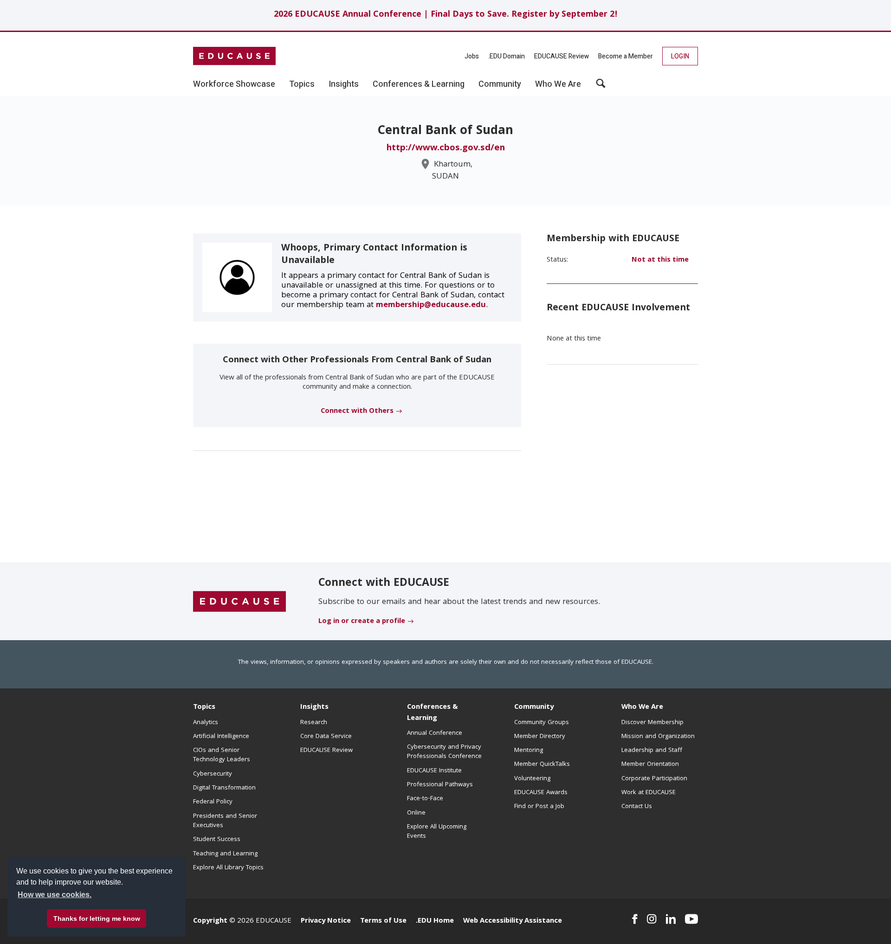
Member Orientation (650, 764)
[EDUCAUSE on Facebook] (634, 918)
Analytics (205, 723)
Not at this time (660, 260)
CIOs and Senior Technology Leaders (221, 755)
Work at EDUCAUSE (648, 793)
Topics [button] (302, 84)
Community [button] (499, 84)
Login (680, 56)
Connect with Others (357, 411)
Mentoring (528, 750)
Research (313, 723)
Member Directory (539, 737)
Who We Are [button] (558, 84)
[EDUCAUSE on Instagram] (652, 918)
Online (416, 813)
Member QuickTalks (542, 764)
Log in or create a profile (361, 622)
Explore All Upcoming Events (436, 831)
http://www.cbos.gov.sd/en (446, 148)
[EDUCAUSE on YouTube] (691, 918)
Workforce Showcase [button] (234, 84)
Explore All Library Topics (228, 868)
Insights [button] (344, 84)
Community (534, 707)
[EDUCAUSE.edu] (234, 56)
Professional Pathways (440, 785)
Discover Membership (652, 723)
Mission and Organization (658, 737)
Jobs (472, 56)
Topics (204, 707)
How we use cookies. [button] (54, 895)
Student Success (216, 840)
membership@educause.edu (431, 305)
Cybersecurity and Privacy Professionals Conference (444, 752)
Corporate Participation (654, 779)
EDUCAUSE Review (561, 56)
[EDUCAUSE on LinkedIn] (671, 918)
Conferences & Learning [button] (419, 84)
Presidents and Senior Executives (225, 821)
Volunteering (532, 779)
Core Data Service (326, 737)
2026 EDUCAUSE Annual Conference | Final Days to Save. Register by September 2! (446, 15)
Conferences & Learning (432, 712)
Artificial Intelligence (221, 737)
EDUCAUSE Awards (541, 793)
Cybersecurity (212, 774)
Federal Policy (212, 802)
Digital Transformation (224, 788)
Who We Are (642, 707)
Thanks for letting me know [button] (96, 918)
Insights (314, 707)
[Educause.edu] (239, 602)
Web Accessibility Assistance (512, 921)
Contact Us (636, 807)
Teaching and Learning (225, 854)
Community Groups (541, 723)
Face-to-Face (425, 799)
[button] (601, 86)
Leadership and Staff (651, 750)
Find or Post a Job (539, 807)
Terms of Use (383, 921)
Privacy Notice (326, 921)
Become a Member (625, 56)
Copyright (210, 921)
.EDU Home (435, 921)
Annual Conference (434, 733)
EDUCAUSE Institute (434, 771)
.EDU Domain (506, 56)
